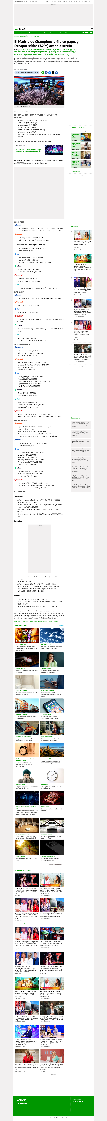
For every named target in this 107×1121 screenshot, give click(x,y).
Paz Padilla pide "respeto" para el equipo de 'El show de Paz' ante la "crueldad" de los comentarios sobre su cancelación (82, 244)
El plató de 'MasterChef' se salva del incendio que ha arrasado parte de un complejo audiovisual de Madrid (51, 914)
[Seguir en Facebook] (75, 1101)
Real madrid (56, 621)
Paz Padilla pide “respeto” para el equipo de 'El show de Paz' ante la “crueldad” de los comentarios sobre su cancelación (51, 890)
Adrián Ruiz (17, 895)
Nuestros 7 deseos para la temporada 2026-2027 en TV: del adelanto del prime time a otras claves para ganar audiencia (26, 915)
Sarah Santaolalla (72, 1)
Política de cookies (60, 1117)
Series (52, 32)
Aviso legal (52, 1117)
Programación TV (25, 32)
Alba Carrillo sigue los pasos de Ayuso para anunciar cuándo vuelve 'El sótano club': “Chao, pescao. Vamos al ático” (26, 1066)
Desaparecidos (33, 621)
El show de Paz (34, 1)
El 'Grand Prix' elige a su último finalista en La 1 (75, 136)
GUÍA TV (78, 127)
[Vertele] (22, 1100)
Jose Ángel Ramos (44, 947)
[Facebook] (46, 72)
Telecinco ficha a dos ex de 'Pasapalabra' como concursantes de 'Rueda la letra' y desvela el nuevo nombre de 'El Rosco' (26, 1041)
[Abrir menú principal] (92, 29)
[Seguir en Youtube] (80, 1101)
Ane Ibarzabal (83, 1)
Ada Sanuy (42, 1071)
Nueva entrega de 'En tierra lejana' (76, 145)
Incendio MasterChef (56, 1)
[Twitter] (53, 72)
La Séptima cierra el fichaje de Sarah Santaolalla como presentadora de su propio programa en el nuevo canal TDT (26, 890)
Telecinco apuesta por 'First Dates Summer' (75, 154)
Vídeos (57, 32)
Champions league (42, 621)
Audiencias (34, 32)
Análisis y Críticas (64, 32)
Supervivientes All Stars (64, 1)
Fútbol (50, 621)
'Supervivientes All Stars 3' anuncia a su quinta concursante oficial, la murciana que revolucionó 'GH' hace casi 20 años (26, 993)
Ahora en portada (20, 924)
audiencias (25, 621)
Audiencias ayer (49, 1)
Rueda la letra (88, 1)
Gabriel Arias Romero (45, 895)
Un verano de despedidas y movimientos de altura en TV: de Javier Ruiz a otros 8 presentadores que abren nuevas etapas (26, 969)
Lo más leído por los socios (23, 870)
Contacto (46, 1117)
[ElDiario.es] (87, 32)
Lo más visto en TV (44, 32)
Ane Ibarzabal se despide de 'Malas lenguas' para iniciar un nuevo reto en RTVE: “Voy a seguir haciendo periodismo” (51, 1041)
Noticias (18, 32)
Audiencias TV (17, 621)
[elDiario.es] (22, 1103)
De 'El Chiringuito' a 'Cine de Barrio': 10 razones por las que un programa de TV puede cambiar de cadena (52, 943)
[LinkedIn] (56, 72)
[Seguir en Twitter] (73, 1101)
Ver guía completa (76, 171)
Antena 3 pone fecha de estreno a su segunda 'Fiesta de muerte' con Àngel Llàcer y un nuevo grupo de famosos (51, 1018)
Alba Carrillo (78, 1)
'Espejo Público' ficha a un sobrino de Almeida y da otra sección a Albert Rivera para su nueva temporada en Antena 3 (51, 1066)
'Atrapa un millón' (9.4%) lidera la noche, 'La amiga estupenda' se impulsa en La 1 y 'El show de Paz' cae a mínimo (82, 290)
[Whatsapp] (42, 72)
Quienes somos (39, 1117)
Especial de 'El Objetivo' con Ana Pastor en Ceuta (75, 163)
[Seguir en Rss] (82, 1101)
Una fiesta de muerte (41, 1)
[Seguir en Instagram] (77, 1101)
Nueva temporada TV (27, 1)
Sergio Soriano (18, 920)
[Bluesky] (49, 72)
